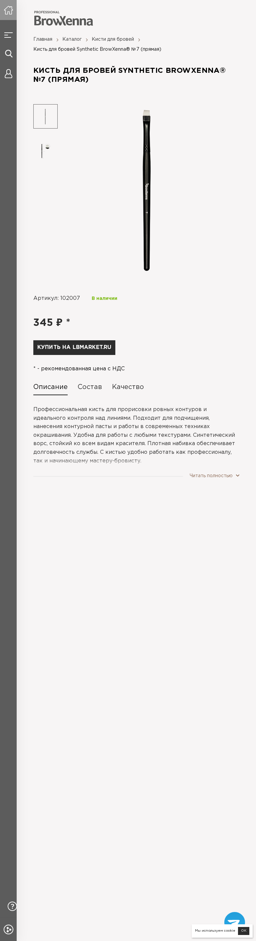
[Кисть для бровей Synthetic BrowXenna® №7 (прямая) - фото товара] (148, 190)
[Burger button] (8, 35)
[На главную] (8, 10)
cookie (229, 930)
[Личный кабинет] (8, 73)
